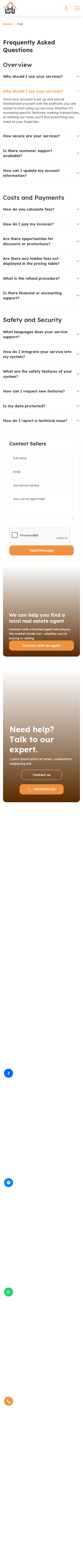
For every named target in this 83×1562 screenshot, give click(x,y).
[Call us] (8, 1401)
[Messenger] (8, 1182)
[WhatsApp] (8, 1292)
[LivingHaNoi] (10, 8)
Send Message (41, 550)
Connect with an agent (41, 646)
